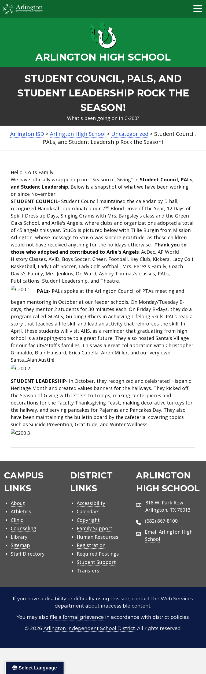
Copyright (88, 520)
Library (19, 537)
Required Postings (98, 554)
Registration (91, 545)
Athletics (21, 511)
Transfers (88, 570)
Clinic (17, 520)
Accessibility (91, 503)
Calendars (88, 511)
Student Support (96, 562)
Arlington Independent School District (89, 628)
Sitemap (20, 545)
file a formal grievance (77, 617)
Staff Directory (28, 554)
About (18, 503)
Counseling (23, 528)
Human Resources (97, 537)
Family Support (94, 528)
